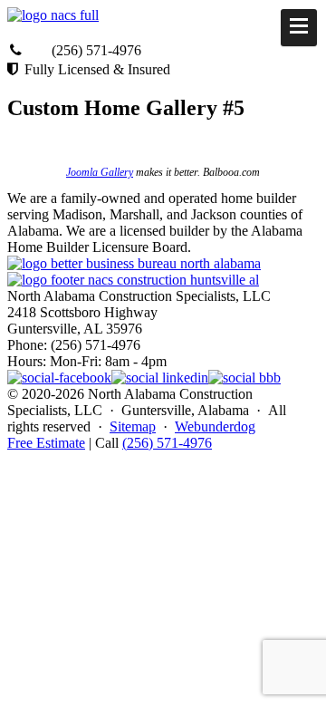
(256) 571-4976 (167, 442)
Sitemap (133, 426)
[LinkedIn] (159, 377)
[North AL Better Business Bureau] (244, 377)
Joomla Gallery (99, 172)
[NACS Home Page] (133, 279)
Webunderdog (215, 426)
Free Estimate (46, 442)
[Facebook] (59, 377)
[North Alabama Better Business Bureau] (134, 263)
